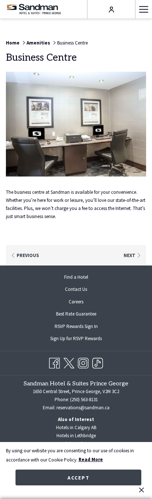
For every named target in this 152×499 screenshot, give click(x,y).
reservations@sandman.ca (83, 407)
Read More (91, 459)
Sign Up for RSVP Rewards (82, 339)
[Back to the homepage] (34, 9)
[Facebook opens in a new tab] (54, 361)
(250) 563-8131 (84, 399)
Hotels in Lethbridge (76, 435)
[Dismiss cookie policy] (141, 489)
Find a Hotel (76, 277)
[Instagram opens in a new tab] (83, 361)
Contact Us (76, 289)
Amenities (38, 43)
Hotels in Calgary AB (76, 427)
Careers (76, 302)
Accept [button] (79, 477)
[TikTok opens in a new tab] (97, 361)
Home (13, 43)
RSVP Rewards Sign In (82, 327)
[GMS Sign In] (111, 9)
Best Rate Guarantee (76, 314)
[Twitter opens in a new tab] (68, 361)
